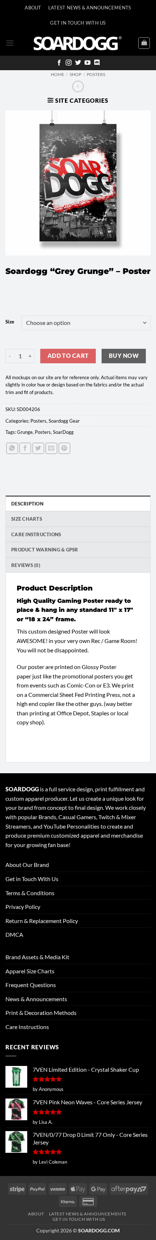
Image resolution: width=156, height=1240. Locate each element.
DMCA (14, 934)
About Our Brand (27, 864)
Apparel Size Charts (29, 971)
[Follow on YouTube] (87, 63)
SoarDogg (63, 432)
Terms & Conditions (29, 892)
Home (57, 74)
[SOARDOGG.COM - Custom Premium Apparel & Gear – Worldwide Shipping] (77, 42)
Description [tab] (27, 504)
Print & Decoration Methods (41, 1012)
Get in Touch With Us (31, 878)
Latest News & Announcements (89, 7)
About (33, 7)
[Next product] (77, 86)
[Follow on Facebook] (59, 63)
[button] (9, 43)
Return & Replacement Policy (41, 920)
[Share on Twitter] (38, 448)
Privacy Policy (22, 906)
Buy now (124, 355)
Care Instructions (27, 1026)
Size (9, 322)
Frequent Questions (30, 984)
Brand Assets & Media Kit (37, 956)
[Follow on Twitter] (78, 63)
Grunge (25, 432)
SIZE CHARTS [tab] (26, 519)
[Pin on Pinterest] (64, 448)
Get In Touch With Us (78, 23)
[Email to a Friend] (51, 448)
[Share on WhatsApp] (12, 448)
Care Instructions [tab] (36, 534)
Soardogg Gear (64, 421)
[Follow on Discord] (97, 63)
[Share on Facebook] (25, 448)
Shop (75, 74)
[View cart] (144, 43)
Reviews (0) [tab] (25, 565)
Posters (96, 74)
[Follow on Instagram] (68, 63)
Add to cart (68, 355)
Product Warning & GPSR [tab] (44, 550)
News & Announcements (36, 998)
